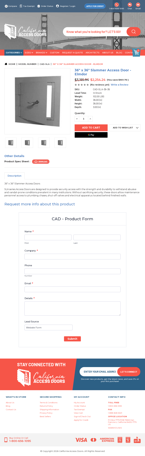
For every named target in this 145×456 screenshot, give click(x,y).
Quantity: (80, 113)
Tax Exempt (29, 6)
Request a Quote (72, 52)
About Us (107, 52)
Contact (130, 52)
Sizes (28, 52)
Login (72, 6)
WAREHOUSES (115, 428)
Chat (130, 8)
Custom (54, 52)
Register (64, 6)
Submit (72, 338)
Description (14, 175)
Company (31, 250)
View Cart (78, 413)
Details (29, 298)
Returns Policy (46, 406)
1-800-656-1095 (116, 8)
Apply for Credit (81, 420)
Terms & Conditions (48, 402)
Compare (11, 6)
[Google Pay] (91, 135)
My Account (79, 402)
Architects (92, 52)
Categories (13, 52)
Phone (28, 265)
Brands (40, 52)
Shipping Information (49, 409)
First (26, 243)
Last (75, 243)
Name (28, 231)
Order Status (47, 6)
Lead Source (31, 321)
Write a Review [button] (119, 84)
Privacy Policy (46, 413)
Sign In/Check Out (82, 416)
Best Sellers (45, 416)
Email (138, 8)
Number (28, 276)
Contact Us (11, 409)
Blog (119, 52)
